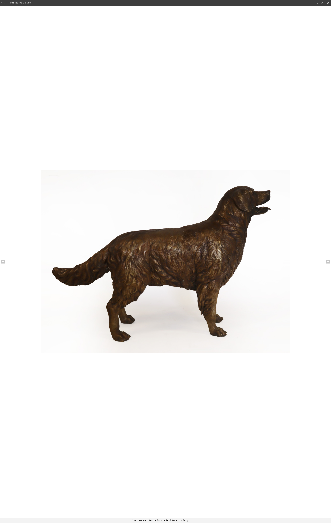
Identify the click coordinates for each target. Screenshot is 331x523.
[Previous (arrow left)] (4, 261)
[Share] (322, 3)
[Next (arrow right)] (326, 261)
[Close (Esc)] (328, 3)
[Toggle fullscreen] (317, 3)
